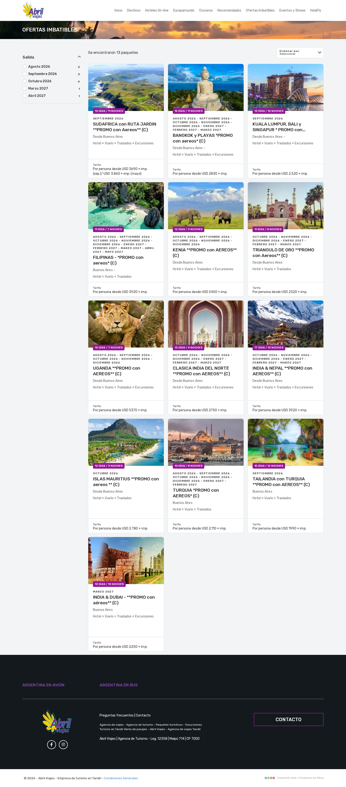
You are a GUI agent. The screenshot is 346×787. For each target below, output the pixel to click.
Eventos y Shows (292, 10)
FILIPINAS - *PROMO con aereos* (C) (118, 260)
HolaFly (315, 10)
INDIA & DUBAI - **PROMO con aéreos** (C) (124, 599)
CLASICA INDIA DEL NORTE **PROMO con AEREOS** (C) (201, 370)
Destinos (134, 10)
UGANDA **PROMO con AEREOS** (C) (116, 370)
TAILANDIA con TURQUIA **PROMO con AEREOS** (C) (281, 481)
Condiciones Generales (121, 778)
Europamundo (183, 10)
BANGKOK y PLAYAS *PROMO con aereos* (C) (203, 138)
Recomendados (229, 10)
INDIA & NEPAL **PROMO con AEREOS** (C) (282, 370)
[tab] (52, 57)
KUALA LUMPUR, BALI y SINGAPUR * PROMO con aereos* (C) (277, 127)
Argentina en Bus (119, 685)
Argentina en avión (43, 685)
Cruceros (206, 10)
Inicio (118, 10)
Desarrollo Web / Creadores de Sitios (300, 777)
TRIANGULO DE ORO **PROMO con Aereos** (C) (283, 252)
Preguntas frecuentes (117, 715)
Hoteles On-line (157, 10)
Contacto (143, 715)
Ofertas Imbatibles (260, 10)
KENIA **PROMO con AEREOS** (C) (205, 252)
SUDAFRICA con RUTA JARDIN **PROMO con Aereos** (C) (124, 126)
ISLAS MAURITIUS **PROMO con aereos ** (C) (126, 481)
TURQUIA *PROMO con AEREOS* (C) (196, 492)
